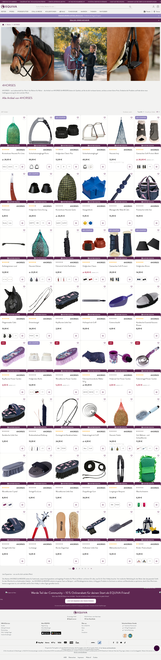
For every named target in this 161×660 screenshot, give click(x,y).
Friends (148, 11)
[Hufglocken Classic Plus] (67, 131)
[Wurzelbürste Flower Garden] (67, 357)
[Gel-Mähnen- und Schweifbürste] (147, 413)
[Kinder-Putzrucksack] (147, 526)
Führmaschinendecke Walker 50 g (93, 380)
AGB (65, 657)
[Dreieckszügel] (40, 300)
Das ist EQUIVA (86, 625)
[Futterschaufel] (121, 300)
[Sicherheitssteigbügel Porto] (40, 131)
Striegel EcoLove (35, 491)
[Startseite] (3, 25)
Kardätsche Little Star (10, 435)
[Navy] (117, 279)
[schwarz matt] (85, 166)
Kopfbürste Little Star (63, 322)
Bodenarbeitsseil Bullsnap (38, 435)
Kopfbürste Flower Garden (11, 379)
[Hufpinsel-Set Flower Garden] (121, 357)
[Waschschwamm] (147, 469)
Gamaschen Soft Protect (118, 266)
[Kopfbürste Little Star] (67, 300)
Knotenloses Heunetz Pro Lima (13, 153)
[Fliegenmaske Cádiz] (13, 300)
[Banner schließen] (159, 16)
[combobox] (82, 6)
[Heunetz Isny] (121, 131)
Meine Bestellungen (46, 627)
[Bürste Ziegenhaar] (67, 526)
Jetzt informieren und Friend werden (80, 601)
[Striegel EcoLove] (40, 469)
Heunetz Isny (114, 153)
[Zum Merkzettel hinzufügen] (24, 117)
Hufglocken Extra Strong (38, 210)
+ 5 (150, 166)
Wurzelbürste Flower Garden (66, 379)
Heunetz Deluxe (35, 266)
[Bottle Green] (138, 504)
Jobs (83, 630)
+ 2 (43, 223)
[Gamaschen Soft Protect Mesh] (147, 131)
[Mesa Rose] (63, 279)
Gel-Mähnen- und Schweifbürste (142, 436)
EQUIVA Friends (45, 630)
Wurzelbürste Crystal (9, 491)
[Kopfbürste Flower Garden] (13, 357)
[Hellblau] (144, 448)
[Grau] (31, 448)
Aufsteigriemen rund (9, 266)
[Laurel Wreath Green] (4, 335)
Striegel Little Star (8, 548)
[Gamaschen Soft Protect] (121, 244)
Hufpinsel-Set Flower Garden (120, 379)
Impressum (81, 657)
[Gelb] (85, 223)
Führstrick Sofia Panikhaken (66, 266)
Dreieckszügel (34, 322)
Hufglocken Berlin (35, 379)
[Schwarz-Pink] (36, 279)
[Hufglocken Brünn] (147, 244)
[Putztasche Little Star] (147, 188)
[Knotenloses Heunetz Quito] (67, 188)
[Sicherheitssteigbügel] (94, 131)
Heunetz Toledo (115, 435)
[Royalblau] (112, 448)
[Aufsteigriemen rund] (13, 244)
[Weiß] (31, 392)
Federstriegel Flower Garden (146, 379)
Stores (158, 11)
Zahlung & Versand (5, 627)
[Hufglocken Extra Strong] (40, 188)
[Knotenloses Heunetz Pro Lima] (13, 131)
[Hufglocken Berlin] (40, 357)
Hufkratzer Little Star (90, 548)
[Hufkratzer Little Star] (94, 526)
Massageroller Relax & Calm (119, 210)
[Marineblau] (90, 223)
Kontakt (3, 625)
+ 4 (96, 279)
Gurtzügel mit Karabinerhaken (66, 435)
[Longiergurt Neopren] (121, 469)
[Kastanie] (10, 279)
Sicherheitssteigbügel (90, 153)
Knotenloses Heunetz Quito (66, 210)
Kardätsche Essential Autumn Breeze (146, 324)
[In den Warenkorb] (156, 223)
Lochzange (33, 548)
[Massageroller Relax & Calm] (121, 188)
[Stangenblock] (94, 188)
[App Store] (45, 633)
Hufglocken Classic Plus (64, 153)
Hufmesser (6, 210)
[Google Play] (56, 633)
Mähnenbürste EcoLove (118, 548)
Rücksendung (4, 630)
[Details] (22, 166)
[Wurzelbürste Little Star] (67, 469)
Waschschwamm (142, 491)
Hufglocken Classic (89, 266)
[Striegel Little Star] (13, 526)
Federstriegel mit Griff (91, 435)
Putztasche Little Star (144, 210)
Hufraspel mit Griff (89, 322)
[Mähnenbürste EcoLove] (121, 526)
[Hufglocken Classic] (94, 244)
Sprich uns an (72, 619)
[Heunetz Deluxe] (40, 244)
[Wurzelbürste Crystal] (13, 469)
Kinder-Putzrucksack (143, 548)
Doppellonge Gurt (89, 491)
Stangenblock (87, 210)
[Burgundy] (58, 279)
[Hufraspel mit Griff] (94, 300)
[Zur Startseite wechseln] (9, 6)
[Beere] (4, 504)
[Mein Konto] (153, 7)
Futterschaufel (114, 322)
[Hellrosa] (138, 448)
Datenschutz (72, 657)
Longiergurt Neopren (117, 491)
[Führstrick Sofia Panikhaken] (67, 244)
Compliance (84, 632)
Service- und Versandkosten (109, 647)
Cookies (95, 657)
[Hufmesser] (13, 188)
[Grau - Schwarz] (31, 166)
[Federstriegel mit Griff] (94, 413)
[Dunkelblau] (138, 279)
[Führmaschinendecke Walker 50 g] (94, 357)
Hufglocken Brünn (143, 266)
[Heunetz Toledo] (121, 413)
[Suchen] (130, 6)
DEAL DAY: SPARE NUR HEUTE (79, 20)
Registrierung (44, 625)
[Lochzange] (40, 526)
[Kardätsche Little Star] (13, 413)
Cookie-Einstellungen (6, 634)
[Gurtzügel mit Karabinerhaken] (67, 413)
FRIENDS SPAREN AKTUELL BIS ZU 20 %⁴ (70, 15)
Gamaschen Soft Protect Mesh (147, 153)
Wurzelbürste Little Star (64, 491)
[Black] (144, 279)
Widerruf (88, 657)
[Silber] (90, 166)
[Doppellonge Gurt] (94, 469)
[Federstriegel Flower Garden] (147, 357)
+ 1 (16, 166)
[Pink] (90, 279)
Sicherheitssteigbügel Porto (39, 153)
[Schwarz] (36, 166)
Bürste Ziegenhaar (62, 548)
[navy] (138, 166)
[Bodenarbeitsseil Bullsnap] (40, 413)
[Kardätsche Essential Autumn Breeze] (147, 300)
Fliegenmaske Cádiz (9, 322)
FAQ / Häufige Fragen (6, 632)
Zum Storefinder (90, 619)
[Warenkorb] (158, 7)
